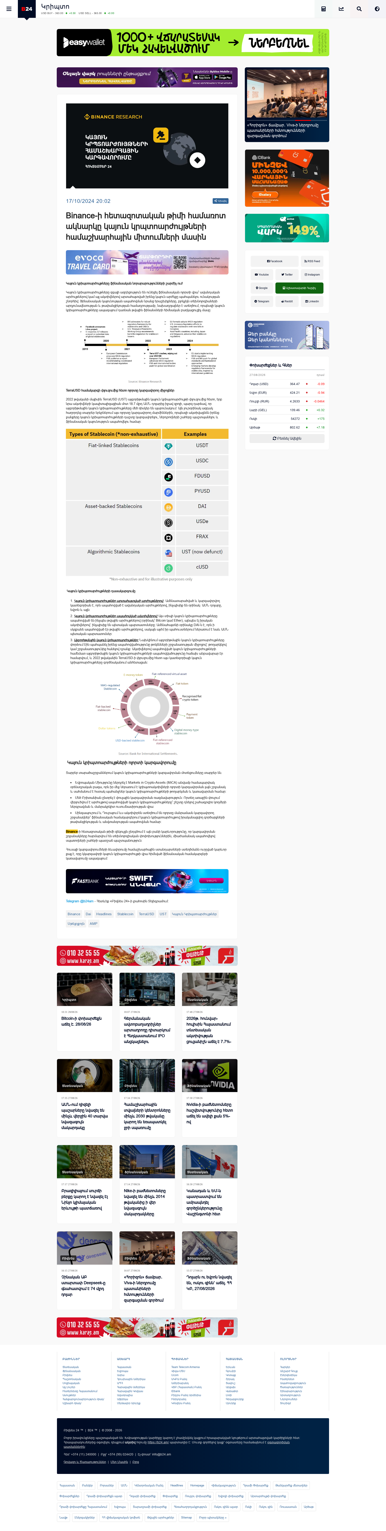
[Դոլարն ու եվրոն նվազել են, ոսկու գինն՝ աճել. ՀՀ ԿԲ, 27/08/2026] (209, 1248)
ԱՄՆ (124, 1485)
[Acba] (287, 228)
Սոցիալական (71, 1383)
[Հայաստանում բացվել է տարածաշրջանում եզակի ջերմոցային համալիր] (287, 93)
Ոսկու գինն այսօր (226, 1506)
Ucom (174, 1375)
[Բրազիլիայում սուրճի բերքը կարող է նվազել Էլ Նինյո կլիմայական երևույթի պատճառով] (84, 1161)
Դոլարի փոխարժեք (142, 1496)
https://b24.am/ (158, 1442)
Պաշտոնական (72, 1379)
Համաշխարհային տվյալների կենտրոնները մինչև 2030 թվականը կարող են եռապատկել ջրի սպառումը (147, 1116)
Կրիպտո (55, 6)
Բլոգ (135, 1462)
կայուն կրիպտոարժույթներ (194, 914)
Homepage (197, 1485)
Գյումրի (231, 1371)
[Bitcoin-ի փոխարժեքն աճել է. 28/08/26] (84, 989)
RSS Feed (313, 261)
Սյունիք (231, 1403)
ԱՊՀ (120, 1383)
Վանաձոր (232, 1391)
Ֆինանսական (199, 1086)
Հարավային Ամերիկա (131, 1387)
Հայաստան (124, 1367)
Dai (88, 914)
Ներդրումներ (288, 1399)
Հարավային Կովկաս (130, 1391)
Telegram (263, 301)
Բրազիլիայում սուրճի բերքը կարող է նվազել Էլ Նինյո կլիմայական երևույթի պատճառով (84, 1199)
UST (163, 914)
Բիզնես (131, 999)
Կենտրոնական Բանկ (148, 1485)
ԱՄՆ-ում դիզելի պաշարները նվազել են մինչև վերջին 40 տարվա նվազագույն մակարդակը (84, 1116)
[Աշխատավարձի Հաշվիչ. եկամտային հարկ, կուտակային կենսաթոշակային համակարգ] (323, 9)
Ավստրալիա (125, 1395)
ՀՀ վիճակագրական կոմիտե (121, 1517)
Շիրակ (230, 1379)
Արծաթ (309, 1506)
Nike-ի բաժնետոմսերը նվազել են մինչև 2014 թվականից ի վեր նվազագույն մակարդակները (145, 1202)
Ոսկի (253, 418)
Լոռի (229, 1395)
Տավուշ (230, 1383)
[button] (255, 120)
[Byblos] (147, 77)
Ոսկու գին (266, 1506)
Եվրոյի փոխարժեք (230, 1496)
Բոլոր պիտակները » (213, 1517)
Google (263, 288)
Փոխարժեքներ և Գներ (271, 365)
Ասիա (120, 1375)
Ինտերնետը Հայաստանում (80, 1391)
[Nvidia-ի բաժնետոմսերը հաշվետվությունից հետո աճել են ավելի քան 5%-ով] (209, 1075)
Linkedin (313, 301)
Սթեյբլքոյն (76, 923)
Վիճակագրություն (223, 1485)
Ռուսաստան (288, 1506)
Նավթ (63, 1517)
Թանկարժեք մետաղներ (291, 1485)
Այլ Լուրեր (69, 1387)
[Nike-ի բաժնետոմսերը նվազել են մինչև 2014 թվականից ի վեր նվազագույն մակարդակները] (147, 1161)
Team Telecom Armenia (185, 1367)
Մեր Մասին (119, 1462)
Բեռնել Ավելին (288, 438)
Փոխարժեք (170, 1496)
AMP (94, 923)
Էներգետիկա (288, 1375)
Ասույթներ (69, 1395)
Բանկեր (87, 1485)
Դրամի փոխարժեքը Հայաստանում (83, 1506)
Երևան (230, 1367)
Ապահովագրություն (293, 1383)
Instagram (313, 274)
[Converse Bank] (287, 335)
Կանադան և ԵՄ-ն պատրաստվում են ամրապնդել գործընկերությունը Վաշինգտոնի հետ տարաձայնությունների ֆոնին (208, 1208)
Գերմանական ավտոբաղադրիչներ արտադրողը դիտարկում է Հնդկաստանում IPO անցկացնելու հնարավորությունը (147, 1033)
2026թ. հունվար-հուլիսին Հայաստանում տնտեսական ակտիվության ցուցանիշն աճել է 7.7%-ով (209, 1033)
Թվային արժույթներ (160, 1517)
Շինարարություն (291, 1391)
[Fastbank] (147, 881)
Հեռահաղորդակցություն (190, 1506)
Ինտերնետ (287, 1379)
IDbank (175, 1391)
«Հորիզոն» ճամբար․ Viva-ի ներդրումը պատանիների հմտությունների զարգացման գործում (144, 1288)
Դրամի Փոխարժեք (255, 1485)
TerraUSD (146, 914)
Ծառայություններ (291, 1387)
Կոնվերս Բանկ (181, 1403)
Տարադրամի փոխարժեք (150, 1506)
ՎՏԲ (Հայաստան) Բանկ (186, 1387)
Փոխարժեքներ (69, 1496)
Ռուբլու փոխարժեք (198, 1496)
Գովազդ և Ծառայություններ (85, 1462)
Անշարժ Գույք (289, 1371)
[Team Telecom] (147, 262)
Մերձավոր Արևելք (129, 1403)
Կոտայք (231, 1375)
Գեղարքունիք (235, 1399)
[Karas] (147, 956)
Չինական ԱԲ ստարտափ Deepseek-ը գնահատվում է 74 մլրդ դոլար (83, 1286)
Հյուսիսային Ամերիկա (131, 1379)
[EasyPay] (193, 42)
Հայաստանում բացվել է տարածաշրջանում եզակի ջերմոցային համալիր (283, 130)
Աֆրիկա (122, 1399)
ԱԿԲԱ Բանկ (179, 1379)
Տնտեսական (197, 999)
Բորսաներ (107, 1485)
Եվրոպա (122, 1371)
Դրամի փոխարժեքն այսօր (104, 1496)
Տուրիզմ (285, 1403)
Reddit (288, 301)
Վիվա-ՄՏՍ (178, 1371)
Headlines (104, 914)
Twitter (288, 274)
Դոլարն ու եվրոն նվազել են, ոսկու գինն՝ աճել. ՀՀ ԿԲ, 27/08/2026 (209, 1283)
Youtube (263, 274)
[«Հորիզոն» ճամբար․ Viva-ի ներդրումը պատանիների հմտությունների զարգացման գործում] (147, 1248)
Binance (74, 914)
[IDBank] (287, 178)
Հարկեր (285, 1367)
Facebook (276, 261)
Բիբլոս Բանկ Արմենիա (186, 1395)
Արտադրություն (290, 1395)
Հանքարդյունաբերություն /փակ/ (83, 1399)
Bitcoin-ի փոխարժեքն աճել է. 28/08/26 (81, 1021)
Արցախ (230, 1387)
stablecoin (125, 914)
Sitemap (186, 1517)
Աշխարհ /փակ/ (72, 1403)
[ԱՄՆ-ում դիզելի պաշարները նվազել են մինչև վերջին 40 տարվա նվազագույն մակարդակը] (84, 1075)
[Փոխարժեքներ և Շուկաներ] (341, 9)
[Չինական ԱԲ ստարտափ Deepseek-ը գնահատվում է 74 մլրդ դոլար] (84, 1248)
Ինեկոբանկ (178, 1399)
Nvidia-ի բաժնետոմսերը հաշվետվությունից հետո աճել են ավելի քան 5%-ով (210, 1113)
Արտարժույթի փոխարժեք (268, 1496)
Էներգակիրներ (85, 1517)
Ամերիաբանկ (180, 1383)
